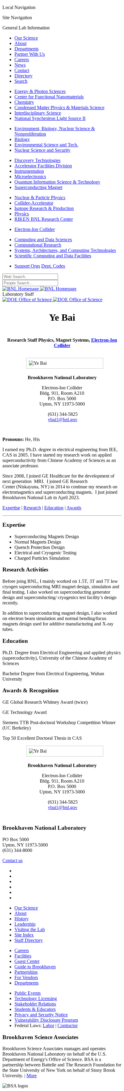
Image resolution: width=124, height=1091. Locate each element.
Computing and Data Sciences (43, 239)
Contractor (67, 1025)
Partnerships (26, 972)
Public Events (27, 993)
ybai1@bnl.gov (62, 419)
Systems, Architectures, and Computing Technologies (65, 250)
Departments (26, 48)
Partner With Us (29, 54)
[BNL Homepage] (39, 288)
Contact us (12, 860)
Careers (21, 59)
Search (20, 81)
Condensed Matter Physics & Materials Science (59, 107)
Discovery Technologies (37, 160)
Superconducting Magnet (38, 187)
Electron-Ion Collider (34, 229)
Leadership (25, 924)
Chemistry (24, 102)
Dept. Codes (53, 265)
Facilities (22, 955)
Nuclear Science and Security (42, 150)
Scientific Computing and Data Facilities (52, 255)
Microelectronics (30, 176)
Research (32, 507)
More (31, 1075)
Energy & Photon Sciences (40, 91)
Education (54, 507)
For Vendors (26, 977)
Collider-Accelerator (33, 202)
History (21, 918)
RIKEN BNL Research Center (43, 219)
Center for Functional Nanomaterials (49, 96)
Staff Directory (28, 940)
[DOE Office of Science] (52, 299)
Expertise (11, 507)
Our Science (26, 37)
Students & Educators (35, 1009)
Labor (48, 1025)
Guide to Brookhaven (35, 966)
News (20, 64)
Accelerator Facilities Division (43, 165)
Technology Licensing (35, 998)
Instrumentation (29, 171)
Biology (22, 139)
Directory (23, 75)
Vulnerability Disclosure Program (46, 1020)
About (20, 43)
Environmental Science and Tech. (46, 144)
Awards (74, 507)
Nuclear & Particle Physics (39, 197)
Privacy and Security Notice (41, 1014)
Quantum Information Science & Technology (57, 181)
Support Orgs (27, 265)
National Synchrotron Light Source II (49, 118)
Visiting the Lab (29, 929)
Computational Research (37, 244)
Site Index (24, 934)
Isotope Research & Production (44, 208)
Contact (21, 70)
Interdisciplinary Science (37, 112)
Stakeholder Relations (35, 1003)
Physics (21, 213)
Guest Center (26, 961)
